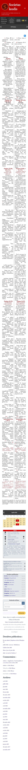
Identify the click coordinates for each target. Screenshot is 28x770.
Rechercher (5, 610)
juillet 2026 (5, 684)
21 (4, 524)
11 (17, 520)
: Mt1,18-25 (9, 582)
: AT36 (5, 586)
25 (17, 524)
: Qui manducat (9, 595)
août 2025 (5, 703)
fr (23, 20)
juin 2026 (5, 686)
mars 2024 (5, 719)
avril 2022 (5, 733)
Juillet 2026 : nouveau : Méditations (11, 644)
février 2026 (6, 692)
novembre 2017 (6, 749)
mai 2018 (5, 738)
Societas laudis (14, 7)
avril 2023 (5, 727)
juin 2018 (5, 736)
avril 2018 (5, 741)
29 (7, 526)
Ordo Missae (11, 665)
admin (4, 661)
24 (14, 524)
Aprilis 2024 (14, 512)
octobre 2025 (6, 700)
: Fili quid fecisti (10, 578)
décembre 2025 (6, 694)
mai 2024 (5, 716)
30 (11, 526)
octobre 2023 (6, 725)
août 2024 (5, 711)
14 (4, 522)
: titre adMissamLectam (9, 580)
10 (14, 520)
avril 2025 (5, 705)
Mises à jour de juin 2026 (9, 650)
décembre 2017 (6, 747)
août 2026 (5, 681)
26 (20, 524)
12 (20, 520)
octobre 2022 (6, 730)
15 (7, 522)
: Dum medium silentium (11, 575)
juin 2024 (5, 714)
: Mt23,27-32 (9, 593)
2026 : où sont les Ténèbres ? (10, 653)
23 (11, 524)
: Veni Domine (9, 584)
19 (20, 522)
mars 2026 (5, 689)
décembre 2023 (6, 722)
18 (17, 522)
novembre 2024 (6, 708)
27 (23, 524)
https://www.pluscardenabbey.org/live (14, 622)
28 (4, 526)
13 (23, 520)
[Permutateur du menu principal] (25, 8)
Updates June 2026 (7, 647)
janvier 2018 (6, 744)
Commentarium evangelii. (14, 544)
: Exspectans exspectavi (11, 591)
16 (11, 522)
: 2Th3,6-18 (8, 589)
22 (7, 524)
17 (14, 522)
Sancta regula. (11, 539)
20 (23, 522)
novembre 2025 (6, 697)
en (25, 20)
